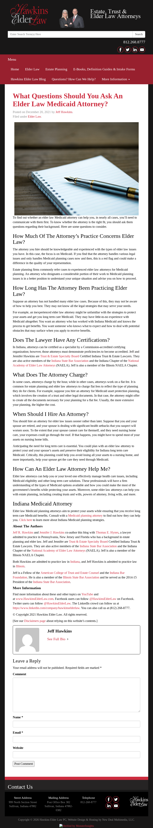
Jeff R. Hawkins (23, 532)
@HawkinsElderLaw (102, 598)
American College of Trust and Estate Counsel (70, 572)
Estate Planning (56, 69)
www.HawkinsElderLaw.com (34, 598)
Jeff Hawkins (64, 112)
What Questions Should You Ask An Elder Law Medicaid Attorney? (68, 100)
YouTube (87, 594)
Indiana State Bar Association (69, 360)
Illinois (20, 566)
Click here (25, 520)
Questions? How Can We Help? (74, 79)
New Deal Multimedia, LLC (118, 819)
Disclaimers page (35, 621)
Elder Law (32, 69)
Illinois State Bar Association (81, 577)
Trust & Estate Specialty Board (59, 356)
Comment (19, 674)
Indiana (75, 561)
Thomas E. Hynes (107, 532)
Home (15, 69)
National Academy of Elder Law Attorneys (58, 550)
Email (18, 732)
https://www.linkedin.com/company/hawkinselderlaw (46, 608)
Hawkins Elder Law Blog (28, 79)
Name (18, 717)
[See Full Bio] (67, 639)
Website (18, 748)
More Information (115, 79)
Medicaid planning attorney (85, 515)
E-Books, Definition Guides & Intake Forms (104, 69)
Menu (12, 59)
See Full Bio (56, 639)
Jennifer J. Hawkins (51, 532)
